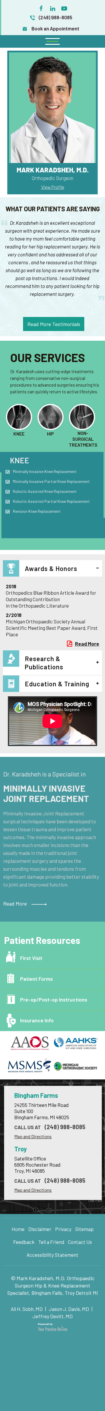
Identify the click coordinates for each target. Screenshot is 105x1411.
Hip (16, 460)
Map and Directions (33, 1136)
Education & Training (57, 684)
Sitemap (84, 1229)
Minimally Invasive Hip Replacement (43, 481)
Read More (87, 644)
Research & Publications (44, 663)
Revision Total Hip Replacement (40, 501)
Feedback (23, 1242)
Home (18, 1229)
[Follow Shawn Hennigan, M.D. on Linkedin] (52, 7)
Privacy (63, 1229)
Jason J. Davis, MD (69, 1309)
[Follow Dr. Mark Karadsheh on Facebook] (41, 7)
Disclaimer (39, 1229)
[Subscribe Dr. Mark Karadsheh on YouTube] (64, 7)
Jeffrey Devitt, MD (52, 1316)
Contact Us (80, 1242)
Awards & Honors (51, 568)
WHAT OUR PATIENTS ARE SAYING (53, 208)
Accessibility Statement (52, 1255)
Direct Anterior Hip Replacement (41, 471)
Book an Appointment (55, 28)
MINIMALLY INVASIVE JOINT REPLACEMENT (46, 793)
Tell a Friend (51, 1242)
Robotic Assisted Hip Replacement (43, 491)
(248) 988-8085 (55, 17)
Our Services (47, 357)
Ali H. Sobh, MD (27, 1309)
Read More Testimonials (53, 324)
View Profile (52, 187)
